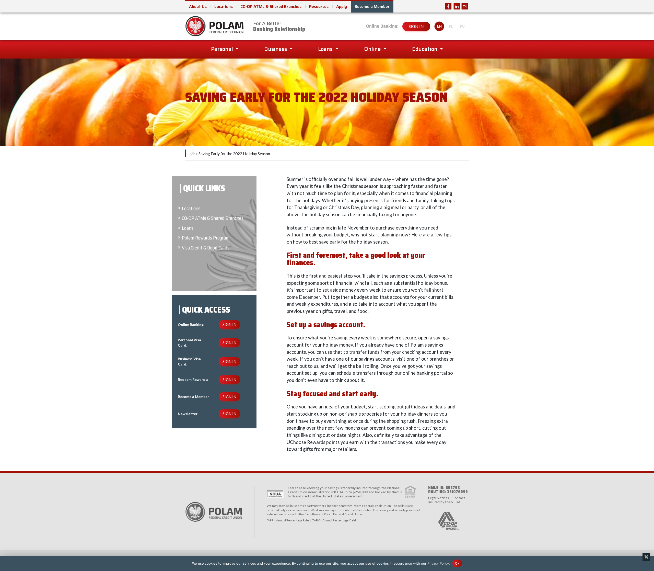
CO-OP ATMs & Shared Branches (270, 6)
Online (373, 49)
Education (425, 49)
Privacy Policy (438, 563)
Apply (341, 6)
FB (448, 6)
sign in (416, 26)
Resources (319, 6)
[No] (646, 557)
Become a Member (372, 6)
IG (464, 6)
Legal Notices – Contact (446, 498)
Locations (223, 6)
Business (276, 49)
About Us (198, 6)
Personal (222, 49)
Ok (457, 563)
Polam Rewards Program (205, 238)
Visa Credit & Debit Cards (205, 248)
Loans (326, 49)
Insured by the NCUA (444, 502)
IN (456, 6)
